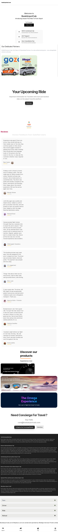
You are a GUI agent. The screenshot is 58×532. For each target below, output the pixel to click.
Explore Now (5, 384)
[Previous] (3, 65)
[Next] (36, 65)
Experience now (26, 361)
